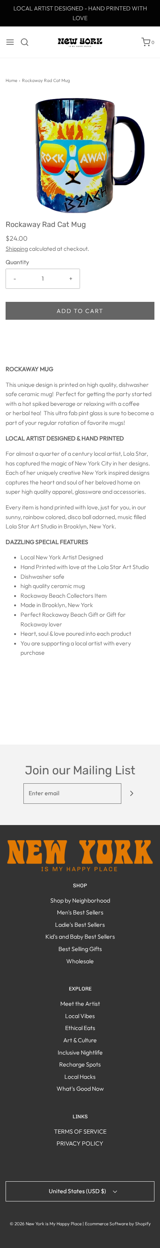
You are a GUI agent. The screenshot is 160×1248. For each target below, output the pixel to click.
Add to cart (80, 311)
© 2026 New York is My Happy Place (45, 1223)
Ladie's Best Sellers (80, 924)
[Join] (131, 793)
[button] (80, 157)
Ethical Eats (80, 1027)
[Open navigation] (10, 42)
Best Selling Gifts (80, 948)
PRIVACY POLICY (80, 1143)
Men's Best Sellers (80, 912)
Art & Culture (80, 1040)
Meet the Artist (80, 1003)
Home (11, 80)
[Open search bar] (27, 42)
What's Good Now (80, 1088)
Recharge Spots (80, 1064)
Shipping (17, 248)
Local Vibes (80, 1016)
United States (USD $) (78, 1191)
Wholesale (80, 961)
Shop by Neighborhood (80, 900)
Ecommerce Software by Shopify (118, 1223)
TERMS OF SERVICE (80, 1131)
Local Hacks (80, 1076)
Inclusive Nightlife (80, 1052)
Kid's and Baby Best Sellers (80, 936)
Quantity (17, 262)
